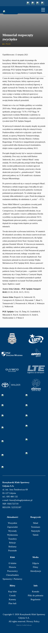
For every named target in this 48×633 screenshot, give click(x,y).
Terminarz (35, 527)
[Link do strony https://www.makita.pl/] (36, 418)
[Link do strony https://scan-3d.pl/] (36, 408)
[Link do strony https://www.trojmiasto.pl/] (36, 397)
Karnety (12, 599)
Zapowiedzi (12, 527)
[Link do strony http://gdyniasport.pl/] (36, 354)
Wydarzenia (12, 535)
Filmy (35, 567)
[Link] (28, 3)
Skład (35, 523)
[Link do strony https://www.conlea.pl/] (12, 430)
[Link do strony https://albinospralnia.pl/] (36, 385)
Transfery (12, 539)
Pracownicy (12, 571)
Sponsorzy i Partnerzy (12, 579)
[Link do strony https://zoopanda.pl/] (12, 457)
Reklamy (12, 546)
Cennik (12, 595)
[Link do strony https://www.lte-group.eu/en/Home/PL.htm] (36, 369)
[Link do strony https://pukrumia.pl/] (12, 469)
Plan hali (12, 603)
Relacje (12, 542)
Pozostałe (12, 550)
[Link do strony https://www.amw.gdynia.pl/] (12, 338)
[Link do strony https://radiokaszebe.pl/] (12, 408)
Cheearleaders (12, 575)
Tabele (36, 535)
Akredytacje (35, 571)
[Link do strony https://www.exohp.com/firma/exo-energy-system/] (36, 444)
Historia (12, 567)
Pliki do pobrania (35, 595)
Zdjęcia (35, 563)
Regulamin (35, 599)
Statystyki (35, 531)
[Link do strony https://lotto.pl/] (36, 338)
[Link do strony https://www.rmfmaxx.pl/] (12, 397)
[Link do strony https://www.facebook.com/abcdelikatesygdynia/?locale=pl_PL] (36, 457)
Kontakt (35, 591)
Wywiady (12, 531)
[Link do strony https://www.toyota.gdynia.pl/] (12, 385)
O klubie (12, 563)
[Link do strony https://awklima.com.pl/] (12, 444)
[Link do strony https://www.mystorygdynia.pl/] (12, 418)
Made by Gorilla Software (24, 625)
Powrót (8, 44)
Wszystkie (12, 523)
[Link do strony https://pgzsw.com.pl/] (12, 354)
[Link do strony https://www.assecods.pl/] (12, 369)
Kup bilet (12, 591)
